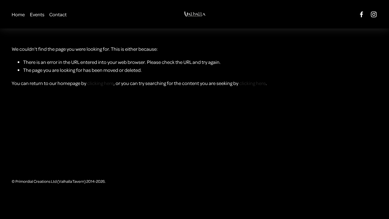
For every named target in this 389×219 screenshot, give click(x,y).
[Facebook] (361, 14)
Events (37, 14)
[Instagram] (373, 14)
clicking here (100, 83)
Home (18, 14)
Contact (58, 14)
